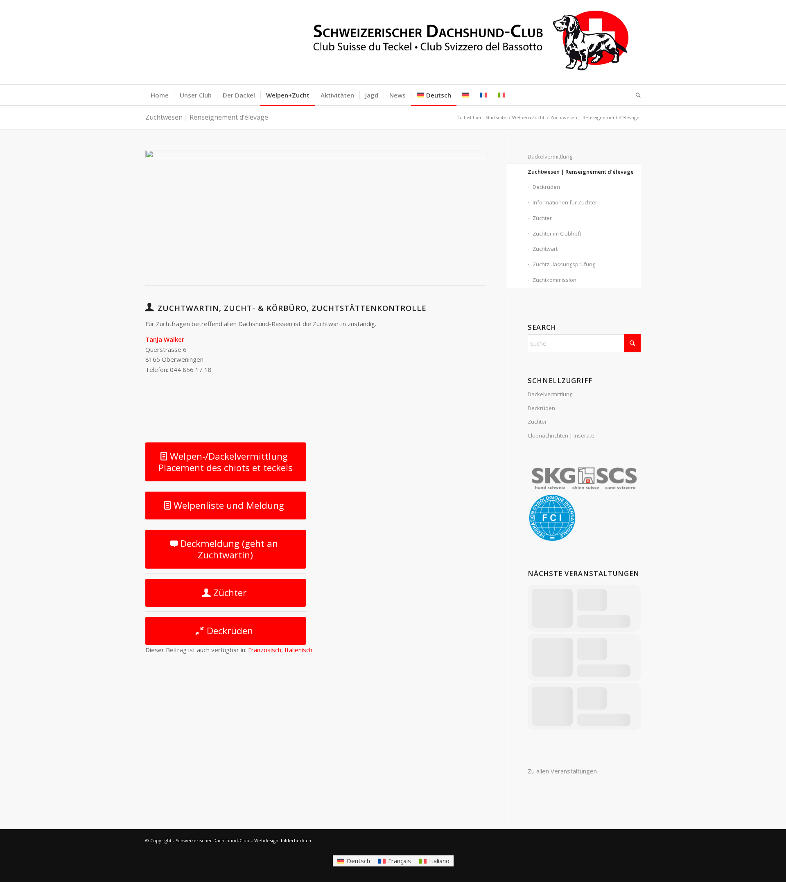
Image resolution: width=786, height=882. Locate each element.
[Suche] (635, 95)
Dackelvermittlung (550, 156)
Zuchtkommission (554, 279)
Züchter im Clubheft (557, 233)
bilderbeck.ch (296, 840)
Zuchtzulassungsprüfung (564, 264)
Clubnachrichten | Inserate (561, 435)
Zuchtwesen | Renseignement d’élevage (206, 117)
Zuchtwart (545, 248)
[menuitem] (159, 95)
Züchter (542, 218)
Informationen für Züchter (565, 202)
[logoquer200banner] (393, 42)
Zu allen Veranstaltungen (562, 771)
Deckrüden (546, 186)
